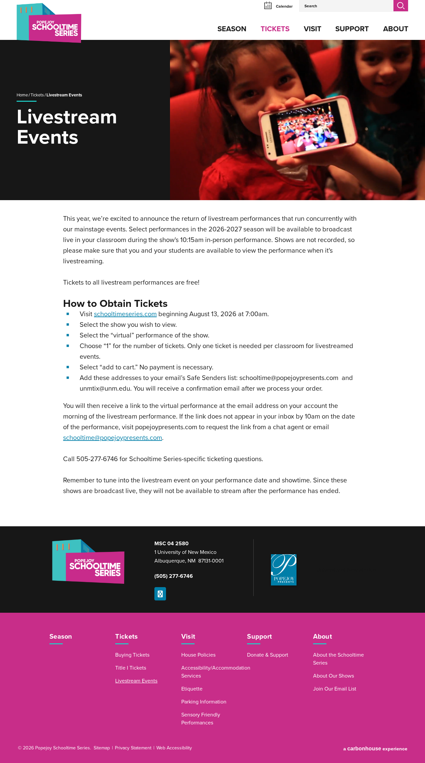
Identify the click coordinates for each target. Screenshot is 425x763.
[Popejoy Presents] (284, 569)
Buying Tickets (132, 655)
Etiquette (192, 689)
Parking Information (203, 702)
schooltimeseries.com (125, 314)
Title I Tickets (130, 668)
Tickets (275, 29)
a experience (375, 748)
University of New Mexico (346, 570)
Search (400, 5)
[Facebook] (160, 593)
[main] (212, 283)
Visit (312, 29)
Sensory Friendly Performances (200, 718)
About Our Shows (333, 676)
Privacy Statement (133, 748)
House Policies (198, 655)
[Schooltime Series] (38, 26)
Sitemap (102, 748)
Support (352, 29)
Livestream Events (136, 681)
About (395, 29)
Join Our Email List (334, 689)
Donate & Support (267, 655)
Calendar (284, 6)
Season (231, 29)
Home (22, 95)
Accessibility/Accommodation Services (210, 672)
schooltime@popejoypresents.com (112, 438)
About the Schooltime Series (338, 659)
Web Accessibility (174, 748)
